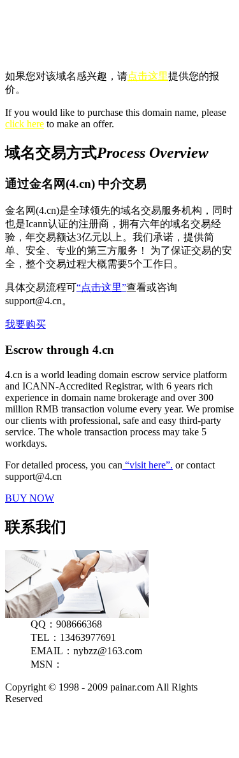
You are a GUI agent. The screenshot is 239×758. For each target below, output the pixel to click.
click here (24, 123)
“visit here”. (147, 465)
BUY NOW (29, 498)
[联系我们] (77, 614)
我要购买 (25, 324)
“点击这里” (101, 287)
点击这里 (147, 76)
